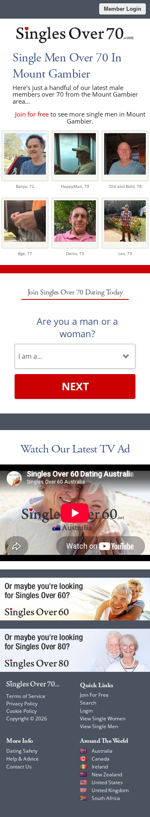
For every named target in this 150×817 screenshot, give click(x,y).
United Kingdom (110, 790)
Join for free (32, 114)
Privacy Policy (22, 703)
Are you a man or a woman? (77, 327)
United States (107, 782)
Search (88, 702)
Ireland (100, 766)
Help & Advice (22, 758)
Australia (102, 750)
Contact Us (19, 766)
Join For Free (94, 694)
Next (75, 386)
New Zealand (107, 774)
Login (86, 710)
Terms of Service (25, 696)
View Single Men (99, 726)
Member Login (122, 9)
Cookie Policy (21, 711)
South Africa (106, 798)
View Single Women (102, 718)
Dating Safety (22, 750)
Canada (101, 758)
